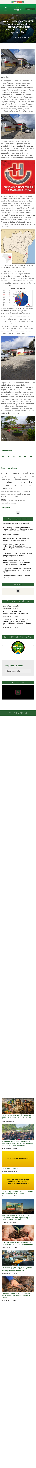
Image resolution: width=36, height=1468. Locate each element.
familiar (28, 482)
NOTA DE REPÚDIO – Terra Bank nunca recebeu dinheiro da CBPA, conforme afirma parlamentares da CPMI (17, 562)
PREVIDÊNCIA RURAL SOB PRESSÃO (16, 523)
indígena (28, 486)
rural (4, 499)
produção (4, 496)
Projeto (10, 496)
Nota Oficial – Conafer (11, 535)
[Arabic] (23, 2)
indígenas (7, 488)
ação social (12, 479)
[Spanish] (18, 2)
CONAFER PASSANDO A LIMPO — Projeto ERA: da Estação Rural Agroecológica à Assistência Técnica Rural (17, 546)
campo (26, 479)
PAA (7, 494)
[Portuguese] (13, 2)
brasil (22, 479)
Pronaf (15, 497)
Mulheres (31, 491)
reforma (28, 496)
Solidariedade (20, 500)
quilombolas (22, 496)
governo (3, 486)
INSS (14, 489)
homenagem (11, 486)
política (27, 494)
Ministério (24, 492)
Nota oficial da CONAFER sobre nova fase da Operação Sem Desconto (16, 539)
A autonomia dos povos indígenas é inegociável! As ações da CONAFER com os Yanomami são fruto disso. (18, 529)
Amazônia (4, 479)
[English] (15, 2)
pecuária (19, 494)
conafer (6, 482)
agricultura (26, 473)
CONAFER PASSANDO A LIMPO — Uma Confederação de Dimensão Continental (17, 555)
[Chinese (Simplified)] (20, 2)
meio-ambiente (15, 491)
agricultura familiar (7, 477)
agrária (32, 477)
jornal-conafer (19, 489)
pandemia (12, 494)
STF (26, 500)
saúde (13, 500)
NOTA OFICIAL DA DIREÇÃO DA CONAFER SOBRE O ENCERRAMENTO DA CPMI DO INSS (18, 1117)
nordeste (3, 494)
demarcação (16, 483)
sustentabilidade (5, 503)
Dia (21, 483)
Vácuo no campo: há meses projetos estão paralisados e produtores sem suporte (17, 570)
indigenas (22, 486)
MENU (5, 11)
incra (17, 486)
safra (9, 500)
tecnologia (13, 503)
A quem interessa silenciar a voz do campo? (16, 576)
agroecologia (17, 477)
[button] (3, 456)
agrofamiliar (26, 477)
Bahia (18, 479)
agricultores (9, 473)
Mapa (7, 492)
